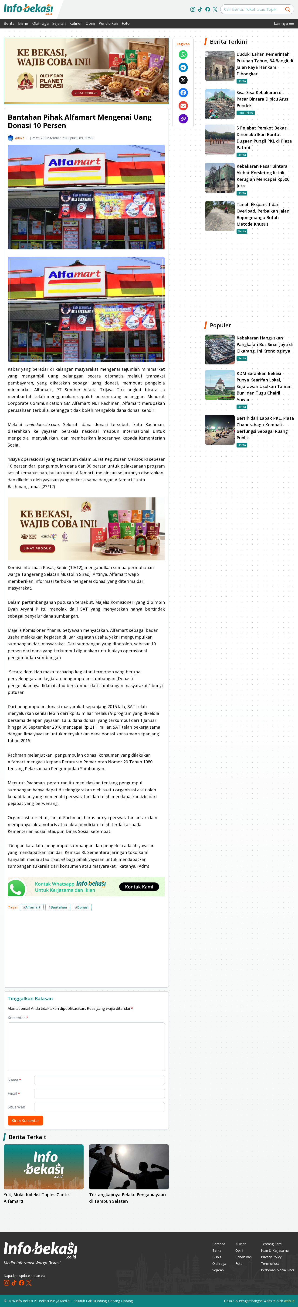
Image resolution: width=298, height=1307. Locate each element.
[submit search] (287, 9)
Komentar (18, 1017)
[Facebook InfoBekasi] (207, 9)
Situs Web (16, 1107)
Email (14, 1093)
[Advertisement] (86, 951)
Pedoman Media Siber (277, 1270)
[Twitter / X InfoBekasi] (215, 9)
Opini (90, 23)
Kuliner (75, 23)
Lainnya (281, 23)
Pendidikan (108, 23)
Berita (9, 23)
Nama (14, 1080)
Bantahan (57, 907)
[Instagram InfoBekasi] (192, 9)
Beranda (218, 1244)
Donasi (81, 907)
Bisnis (23, 23)
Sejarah (59, 23)
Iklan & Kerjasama (275, 1250)
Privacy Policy (271, 1257)
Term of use (270, 1263)
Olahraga (40, 23)
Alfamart (32, 907)
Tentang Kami (271, 1244)
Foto (126, 23)
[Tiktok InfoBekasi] (200, 9)
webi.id (289, 1301)
